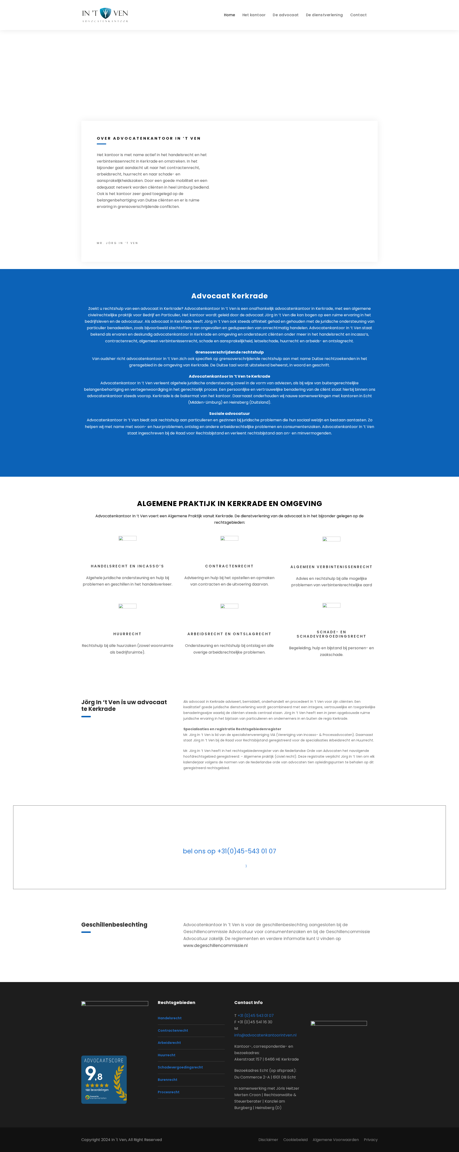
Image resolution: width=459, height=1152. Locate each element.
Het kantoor (254, 14)
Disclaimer (268, 1139)
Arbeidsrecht (169, 1042)
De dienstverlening (324, 14)
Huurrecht (166, 1055)
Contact (358, 14)
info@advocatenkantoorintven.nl (265, 1035)
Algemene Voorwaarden (336, 1139)
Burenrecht (167, 1079)
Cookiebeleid (295, 1139)
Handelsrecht (170, 1018)
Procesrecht (169, 1092)
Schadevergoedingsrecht (180, 1067)
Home (229, 14)
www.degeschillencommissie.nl (215, 945)
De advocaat (286, 14)
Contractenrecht (173, 1030)
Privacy (371, 1139)
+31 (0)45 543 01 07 (256, 1015)
